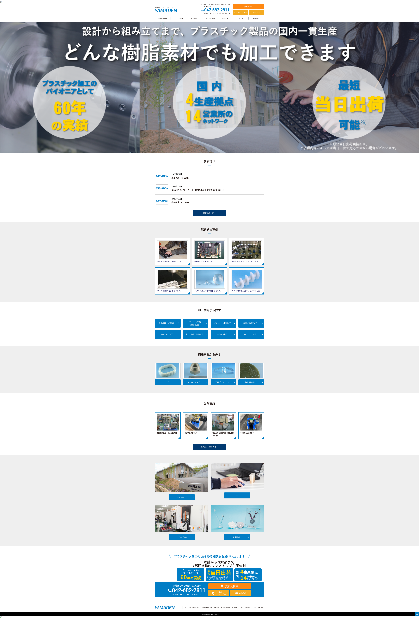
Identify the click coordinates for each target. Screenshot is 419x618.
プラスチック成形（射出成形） (195, 323)
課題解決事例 (162, 18)
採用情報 (256, 18)
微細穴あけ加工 (167, 334)
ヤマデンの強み (209, 18)
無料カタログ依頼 (240, 12)
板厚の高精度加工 (250, 323)
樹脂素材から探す (207, 607)
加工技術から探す (194, 607)
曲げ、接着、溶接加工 (194, 334)
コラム (240, 18)
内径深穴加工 (222, 334)
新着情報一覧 (208, 213)
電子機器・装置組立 (167, 323)
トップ (185, 607)
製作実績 (194, 18)
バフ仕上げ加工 (250, 334)
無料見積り (248, 7)
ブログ (254, 607)
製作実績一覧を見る (208, 447)
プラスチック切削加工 (222, 323)
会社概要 (225, 18)
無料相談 (256, 12)
